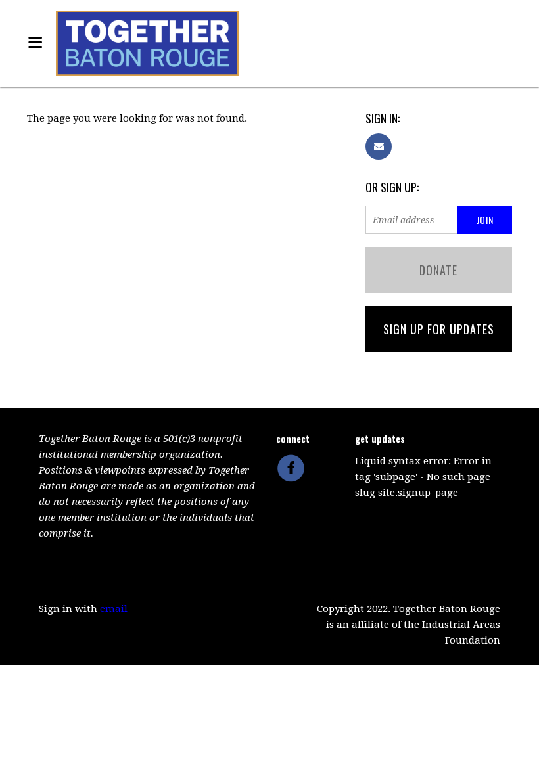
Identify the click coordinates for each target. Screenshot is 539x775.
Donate (438, 269)
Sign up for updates (438, 329)
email (114, 609)
